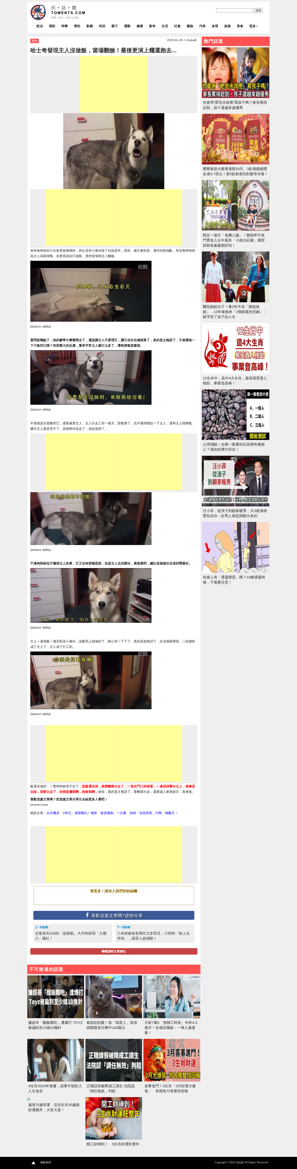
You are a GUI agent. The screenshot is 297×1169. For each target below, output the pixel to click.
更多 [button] (252, 26)
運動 (127, 26)
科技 (102, 26)
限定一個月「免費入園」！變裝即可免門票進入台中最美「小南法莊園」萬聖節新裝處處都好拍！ (234, 240)
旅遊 (227, 26)
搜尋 (258, 10)
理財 (52, 26)
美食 (240, 26)
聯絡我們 (45, 1162)
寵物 (190, 26)
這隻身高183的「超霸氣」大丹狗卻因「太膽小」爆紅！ (70, 935)
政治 (39, 26)
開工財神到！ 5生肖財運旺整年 (112, 1144)
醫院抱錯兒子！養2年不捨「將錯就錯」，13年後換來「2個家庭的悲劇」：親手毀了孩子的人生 (235, 312)
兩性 (77, 26)
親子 (115, 26)
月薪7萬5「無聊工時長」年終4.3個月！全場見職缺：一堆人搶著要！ (170, 1028)
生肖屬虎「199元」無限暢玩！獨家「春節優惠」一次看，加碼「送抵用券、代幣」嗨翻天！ (112, 813)
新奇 (152, 26)
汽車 (202, 26)
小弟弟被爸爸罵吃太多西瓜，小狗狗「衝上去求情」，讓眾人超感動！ (153, 935)
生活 (165, 26)
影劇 (89, 26)
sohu (46, 326)
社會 (177, 26)
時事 (64, 26)
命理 (215, 26)
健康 (140, 26)
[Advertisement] (114, 84)
